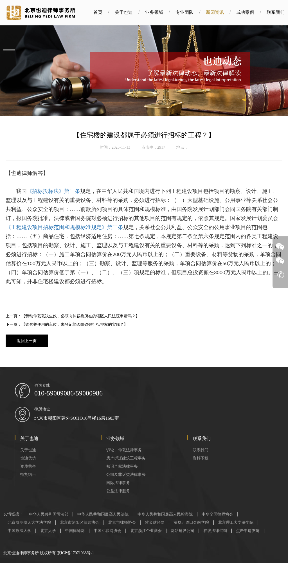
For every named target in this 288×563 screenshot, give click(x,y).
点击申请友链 (248, 531)
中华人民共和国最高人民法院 (103, 514)
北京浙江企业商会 (146, 531)
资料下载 (200, 458)
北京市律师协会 (122, 522)
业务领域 (154, 12)
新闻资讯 (215, 12)
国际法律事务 (118, 483)
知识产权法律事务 (122, 466)
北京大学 (48, 531)
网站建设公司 (182, 531)
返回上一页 (27, 341)
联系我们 (276, 12)
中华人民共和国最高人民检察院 (165, 514)
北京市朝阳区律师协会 (79, 522)
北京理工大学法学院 (235, 522)
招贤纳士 (28, 474)
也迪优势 (28, 458)
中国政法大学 (19, 531)
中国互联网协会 (107, 531)
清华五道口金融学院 (191, 522)
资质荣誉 (28, 466)
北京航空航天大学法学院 (29, 522)
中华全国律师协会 (217, 514)
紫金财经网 (155, 522)
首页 (97, 12)
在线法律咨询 (215, 531)
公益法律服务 (118, 491)
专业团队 (185, 12)
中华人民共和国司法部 (48, 514)
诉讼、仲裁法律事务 (124, 450)
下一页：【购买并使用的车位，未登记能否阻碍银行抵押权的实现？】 (67, 324)
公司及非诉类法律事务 (126, 474)
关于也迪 (124, 12)
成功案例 (245, 12)
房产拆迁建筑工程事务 (126, 458)
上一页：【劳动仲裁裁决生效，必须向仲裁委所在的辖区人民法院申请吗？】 (73, 316)
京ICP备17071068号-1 (75, 553)
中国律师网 (75, 531)
